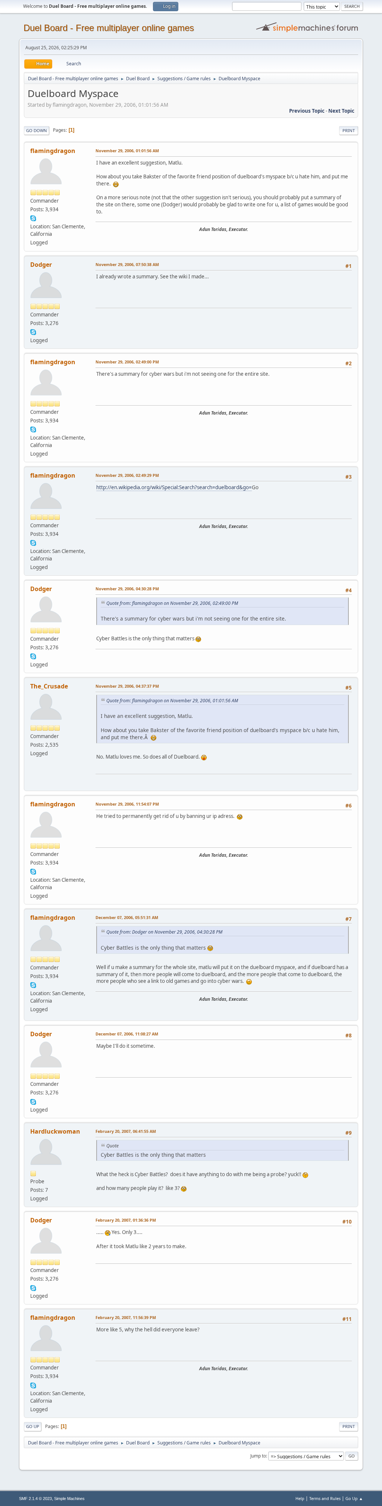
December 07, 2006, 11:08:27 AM (127, 1034)
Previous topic (307, 110)
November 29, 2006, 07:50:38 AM (127, 264)
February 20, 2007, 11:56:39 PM (126, 1317)
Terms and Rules (325, 1498)
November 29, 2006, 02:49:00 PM (127, 362)
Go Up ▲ (354, 1498)
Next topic (341, 110)
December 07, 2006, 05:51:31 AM (127, 917)
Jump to (258, 1456)
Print (348, 130)
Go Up (32, 1426)
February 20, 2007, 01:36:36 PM (126, 1220)
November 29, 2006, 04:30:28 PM (127, 588)
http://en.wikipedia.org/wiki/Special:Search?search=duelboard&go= (174, 487)
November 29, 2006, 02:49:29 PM (127, 475)
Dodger (41, 264)
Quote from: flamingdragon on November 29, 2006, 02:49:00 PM (172, 603)
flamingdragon (52, 151)
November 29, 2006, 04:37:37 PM (127, 686)
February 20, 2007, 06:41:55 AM (126, 1131)
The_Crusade (49, 686)
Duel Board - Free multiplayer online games (109, 28)
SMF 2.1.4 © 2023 (35, 1498)
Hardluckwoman (55, 1131)
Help (299, 1498)
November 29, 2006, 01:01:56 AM (127, 150)
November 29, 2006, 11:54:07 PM (127, 804)
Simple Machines (69, 1498)
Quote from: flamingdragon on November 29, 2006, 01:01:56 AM (172, 700)
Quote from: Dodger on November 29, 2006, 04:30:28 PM (164, 932)
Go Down (36, 130)
